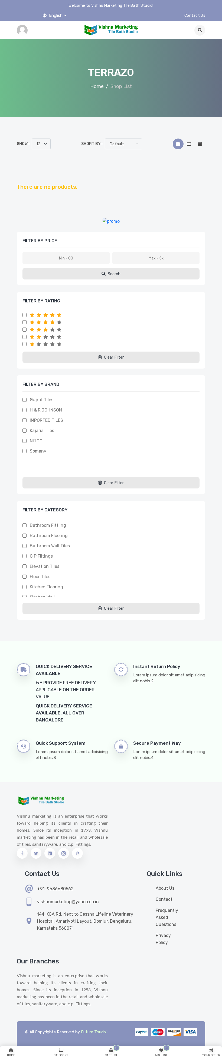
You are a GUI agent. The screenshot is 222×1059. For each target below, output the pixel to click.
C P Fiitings (41, 556)
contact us (194, 15)
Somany (38, 451)
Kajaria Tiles (42, 430)
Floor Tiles (40, 576)
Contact (164, 899)
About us (165, 888)
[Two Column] (189, 144)
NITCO (36, 440)
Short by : (92, 143)
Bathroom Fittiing (48, 525)
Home (97, 86)
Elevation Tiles (44, 566)
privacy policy (163, 939)
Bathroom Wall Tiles (50, 545)
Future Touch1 (94, 1032)
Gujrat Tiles (41, 399)
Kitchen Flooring (46, 586)
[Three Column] (178, 144)
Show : (23, 143)
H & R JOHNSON (46, 410)
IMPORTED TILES (46, 420)
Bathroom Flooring (49, 535)
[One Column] (199, 144)
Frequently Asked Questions (167, 917)
